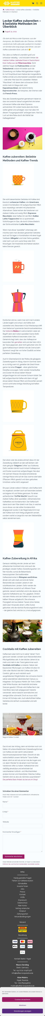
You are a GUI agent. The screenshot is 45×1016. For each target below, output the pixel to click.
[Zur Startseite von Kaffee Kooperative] (12, 3)
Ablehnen (22, 1005)
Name (5, 802)
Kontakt (22, 895)
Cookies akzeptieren (22, 1000)
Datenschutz (22, 903)
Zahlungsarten (22, 914)
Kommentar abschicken (13, 856)
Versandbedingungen (22, 917)
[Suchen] (37, 3)
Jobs (22, 889)
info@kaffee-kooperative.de (22, 973)
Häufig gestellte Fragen (23, 878)
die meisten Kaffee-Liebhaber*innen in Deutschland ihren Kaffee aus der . (21, 60)
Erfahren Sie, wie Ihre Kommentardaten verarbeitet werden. (21, 864)
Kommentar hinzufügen (12, 832)
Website (6, 822)
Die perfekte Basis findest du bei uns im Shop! (20, 780)
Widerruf (22, 911)
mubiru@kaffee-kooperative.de (22, 986)
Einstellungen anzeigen (22, 1011)
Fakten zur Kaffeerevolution (22, 881)
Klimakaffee (22, 884)
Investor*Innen (22, 886)
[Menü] (41, 3)
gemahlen (18, 342)
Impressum (22, 900)
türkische (12, 331)
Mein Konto (22, 906)
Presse (22, 892)
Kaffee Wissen (10, 9)
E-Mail (5, 812)
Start (3, 10)
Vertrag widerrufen (22, 908)
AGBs (22, 897)
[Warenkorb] (32, 3)
